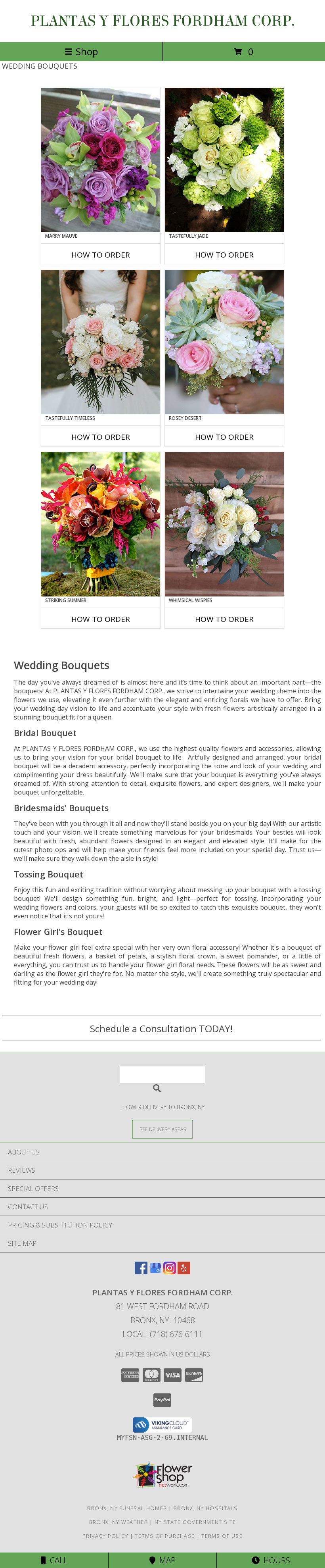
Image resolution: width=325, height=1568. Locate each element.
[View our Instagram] (169, 1271)
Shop (87, 51)
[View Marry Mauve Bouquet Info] (100, 160)
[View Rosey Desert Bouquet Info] (224, 342)
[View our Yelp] (184, 1271)
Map (165, 1560)
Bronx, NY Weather (118, 1522)
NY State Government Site (195, 1522)
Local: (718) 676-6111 (162, 1334)
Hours (275, 1560)
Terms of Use (222, 1535)
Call (56, 1560)
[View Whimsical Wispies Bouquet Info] (224, 524)
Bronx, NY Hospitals (206, 1508)
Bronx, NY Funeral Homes (127, 1508)
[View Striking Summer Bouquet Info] (100, 524)
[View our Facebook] (141, 1271)
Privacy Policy (105, 1535)
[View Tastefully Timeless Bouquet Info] (100, 342)
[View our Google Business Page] (155, 1271)
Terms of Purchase (165, 1535)
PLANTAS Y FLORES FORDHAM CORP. (163, 21)
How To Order (100, 255)
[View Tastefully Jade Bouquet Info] (224, 160)
